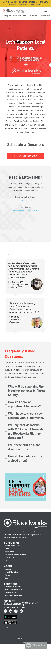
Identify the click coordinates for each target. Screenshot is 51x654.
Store (7, 560)
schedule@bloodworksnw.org (25, 210)
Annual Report (10, 551)
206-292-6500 (33, 603)
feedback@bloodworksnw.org (14, 605)
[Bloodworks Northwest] (13, 11)
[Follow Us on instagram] (16, 611)
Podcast (7, 575)
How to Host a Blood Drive (14, 595)
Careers (7, 548)
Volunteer (8, 569)
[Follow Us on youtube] (21, 611)
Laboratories (9, 557)
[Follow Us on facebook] (5, 611)
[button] (36, 648)
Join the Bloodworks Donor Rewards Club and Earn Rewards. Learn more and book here (25, 3)
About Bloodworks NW (12, 545)
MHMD (7, 628)
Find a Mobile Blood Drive (13, 590)
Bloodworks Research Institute (15, 554)
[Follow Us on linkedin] (10, 611)
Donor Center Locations (13, 587)
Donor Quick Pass (11, 593)
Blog (6, 578)
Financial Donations (11, 572)
